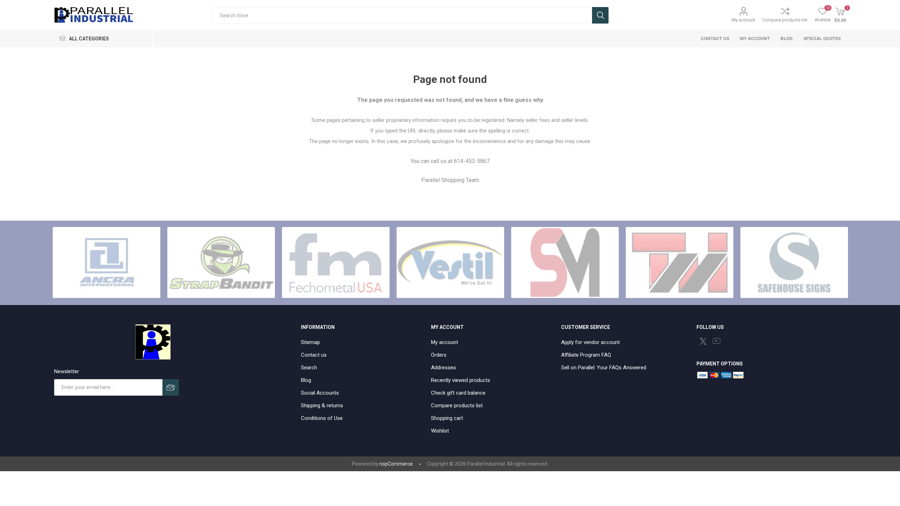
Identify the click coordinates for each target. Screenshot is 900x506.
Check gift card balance (458, 393)
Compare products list (785, 19)
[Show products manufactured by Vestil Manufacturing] (450, 262)
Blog (306, 380)
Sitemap (310, 342)
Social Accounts (320, 393)
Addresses (443, 367)
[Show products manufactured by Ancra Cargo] (106, 262)
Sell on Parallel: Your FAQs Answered (603, 367)
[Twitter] (703, 341)
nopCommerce (396, 464)
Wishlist (440, 431)
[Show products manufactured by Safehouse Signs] (794, 262)
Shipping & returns (322, 405)
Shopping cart (447, 418)
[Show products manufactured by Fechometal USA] (336, 262)
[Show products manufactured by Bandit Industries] (221, 262)
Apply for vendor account (590, 342)
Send (170, 387)
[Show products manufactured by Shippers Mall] (565, 262)
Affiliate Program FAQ (586, 355)
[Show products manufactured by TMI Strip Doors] (679, 262)
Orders (438, 355)
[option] (106, 262)
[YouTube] (716, 340)
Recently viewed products (460, 380)
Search (600, 15)
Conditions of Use (322, 418)
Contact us (314, 355)
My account (743, 19)
